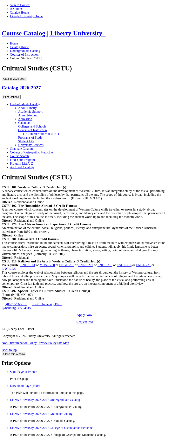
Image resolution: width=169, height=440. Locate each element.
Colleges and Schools (32, 126)
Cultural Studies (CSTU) (42, 134)
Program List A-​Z (21, 163)
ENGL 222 (9, 268)
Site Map (63, 343)
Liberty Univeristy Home (26, 16)
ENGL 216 (124, 265)
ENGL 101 (27, 265)
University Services (30, 145)
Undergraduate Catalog (25, 51)
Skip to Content (20, 5)
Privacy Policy (47, 343)
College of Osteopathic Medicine (31, 152)
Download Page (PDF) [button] (25, 385)
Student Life (26, 141)
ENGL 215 (104, 265)
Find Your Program (22, 159)
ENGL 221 (143, 265)
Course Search (19, 156)
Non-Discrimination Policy (19, 343)
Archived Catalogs (22, 167)
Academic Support (30, 111)
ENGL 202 (85, 265)
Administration (28, 115)
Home (14, 43)
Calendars (24, 122)
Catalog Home (19, 12)
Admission (25, 119)
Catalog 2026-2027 (21, 87)
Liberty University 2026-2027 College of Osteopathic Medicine (51, 427)
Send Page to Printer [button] (23, 371)
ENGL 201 (66, 265)
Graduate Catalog (21, 148)
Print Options (11, 96)
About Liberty (27, 108)
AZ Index (16, 9)
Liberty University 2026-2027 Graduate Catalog (41, 413)
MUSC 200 (47, 265)
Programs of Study (30, 137)
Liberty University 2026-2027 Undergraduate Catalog (45, 399)
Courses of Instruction (24, 54)
